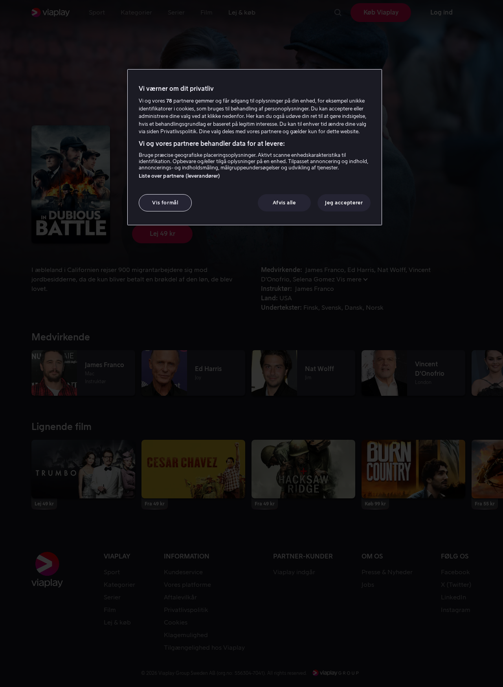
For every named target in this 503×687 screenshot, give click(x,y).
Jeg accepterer (344, 202)
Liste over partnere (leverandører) (179, 175)
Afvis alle (284, 202)
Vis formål (165, 202)
